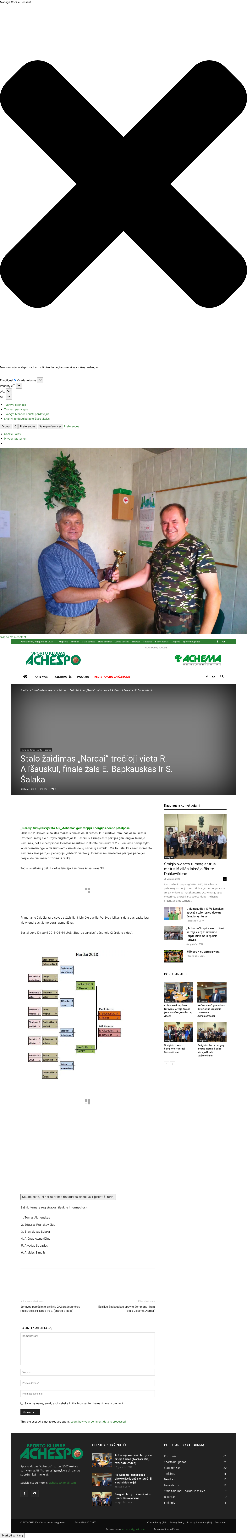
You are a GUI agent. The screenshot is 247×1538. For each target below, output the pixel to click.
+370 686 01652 (87, 1522)
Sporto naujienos (191, 641)
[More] (145, 814)
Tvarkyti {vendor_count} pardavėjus (26, 414)
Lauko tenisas (122, 641)
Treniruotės (62, 676)
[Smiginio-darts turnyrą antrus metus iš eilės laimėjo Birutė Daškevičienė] (195, 836)
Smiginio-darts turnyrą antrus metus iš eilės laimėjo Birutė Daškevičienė (190, 869)
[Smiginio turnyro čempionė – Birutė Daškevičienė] (178, 1032)
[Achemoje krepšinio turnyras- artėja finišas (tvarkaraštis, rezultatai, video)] (178, 992)
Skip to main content (13, 637)
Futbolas (147, 641)
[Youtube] (224, 641)
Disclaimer (221, 1522)
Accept (6, 426)
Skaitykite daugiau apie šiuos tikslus (27, 418)
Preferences (27, 426)
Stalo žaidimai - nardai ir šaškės (49, 690)
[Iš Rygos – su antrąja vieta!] (173, 956)
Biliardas (136, 641)
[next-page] (172, 1063)
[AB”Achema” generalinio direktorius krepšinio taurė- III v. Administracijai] (212, 992)
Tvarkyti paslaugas (16, 409)
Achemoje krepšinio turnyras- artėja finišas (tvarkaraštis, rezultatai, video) (133, 1459)
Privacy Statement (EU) (199, 1522)
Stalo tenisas (88, 641)
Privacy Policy (177, 1522)
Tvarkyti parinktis (15, 404)
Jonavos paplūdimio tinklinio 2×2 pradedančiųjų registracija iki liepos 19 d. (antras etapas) (50, 1309)
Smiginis (176, 641)
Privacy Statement (15, 438)
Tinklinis (75, 641)
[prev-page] (166, 1063)
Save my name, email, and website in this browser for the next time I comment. (74, 1403)
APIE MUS (41, 676)
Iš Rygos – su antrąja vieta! (203, 951)
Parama (83, 676)
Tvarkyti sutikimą (12, 1535)
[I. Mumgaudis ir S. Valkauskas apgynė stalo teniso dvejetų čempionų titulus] (173, 913)
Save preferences (50, 426)
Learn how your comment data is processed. (98, 1421)
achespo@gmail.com (62, 1482)
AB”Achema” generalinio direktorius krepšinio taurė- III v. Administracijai (133, 1478)
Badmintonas (161, 641)
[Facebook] (217, 641)
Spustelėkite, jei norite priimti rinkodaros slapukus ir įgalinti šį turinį (68, 1197)
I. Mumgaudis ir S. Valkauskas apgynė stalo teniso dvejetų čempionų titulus (205, 912)
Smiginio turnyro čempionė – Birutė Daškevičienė (174, 1049)
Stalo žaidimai (105, 641)
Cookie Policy (12, 434)
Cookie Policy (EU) (157, 1522)
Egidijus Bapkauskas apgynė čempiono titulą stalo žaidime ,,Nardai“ (126, 1309)
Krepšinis (63, 641)
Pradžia (24, 690)
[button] (123, 184)
